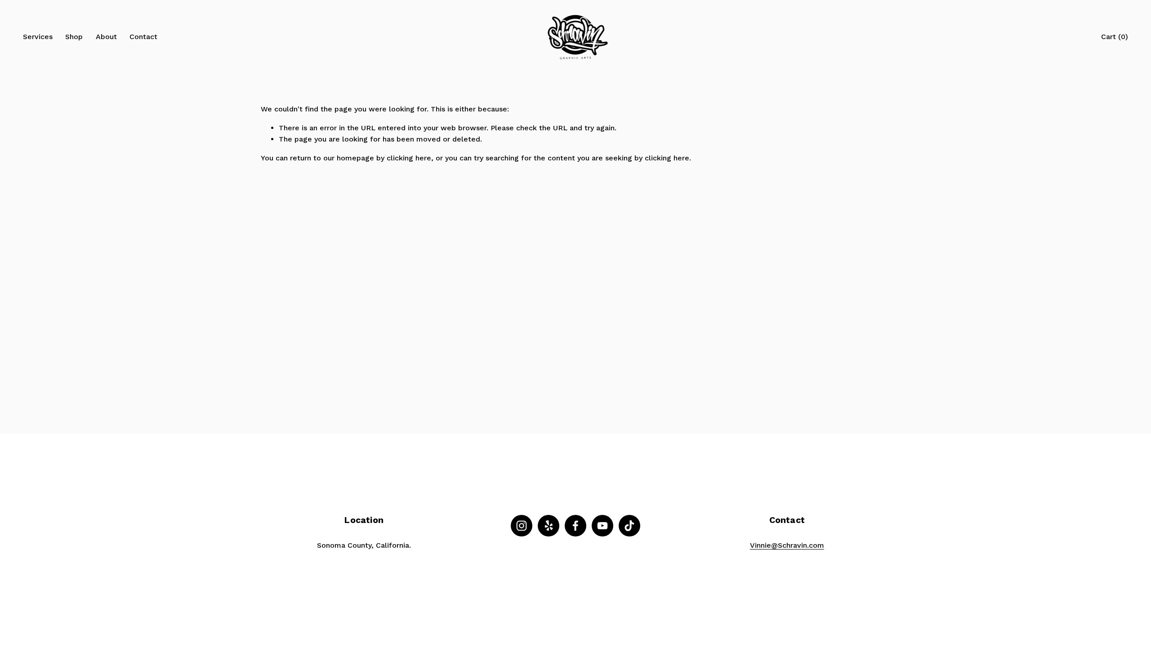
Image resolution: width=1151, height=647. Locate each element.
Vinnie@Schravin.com (787, 545)
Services (38, 36)
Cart (1114, 36)
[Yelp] (548, 525)
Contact (143, 36)
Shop (74, 36)
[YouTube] (602, 525)
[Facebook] (575, 525)
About (106, 36)
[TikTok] (629, 525)
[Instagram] (521, 525)
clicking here (409, 158)
